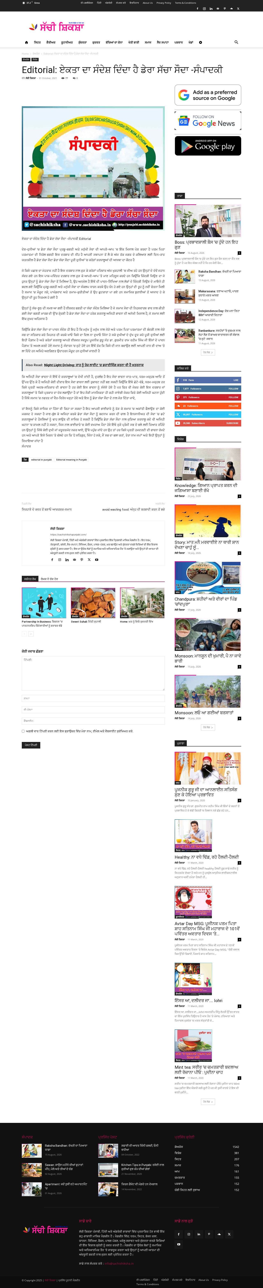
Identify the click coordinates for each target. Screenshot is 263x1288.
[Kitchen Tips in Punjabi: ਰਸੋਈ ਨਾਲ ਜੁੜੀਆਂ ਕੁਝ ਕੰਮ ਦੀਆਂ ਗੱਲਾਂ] (108, 1170)
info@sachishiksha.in (119, 1263)
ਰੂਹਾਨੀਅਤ (67, 42)
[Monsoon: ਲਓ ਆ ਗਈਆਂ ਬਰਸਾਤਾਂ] (208, 691)
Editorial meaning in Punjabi (71, 459)
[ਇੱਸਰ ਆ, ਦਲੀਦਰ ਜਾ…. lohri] (208, 979)
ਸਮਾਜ (148, 42)
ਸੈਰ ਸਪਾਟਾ (163, 42)
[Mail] (218, 8)
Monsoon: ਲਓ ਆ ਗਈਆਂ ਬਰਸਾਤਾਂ (204, 712)
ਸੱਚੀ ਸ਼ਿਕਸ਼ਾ (31, 78)
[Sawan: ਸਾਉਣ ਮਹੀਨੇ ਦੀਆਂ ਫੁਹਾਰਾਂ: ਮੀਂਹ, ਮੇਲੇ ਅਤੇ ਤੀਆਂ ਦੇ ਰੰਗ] (32, 1170)
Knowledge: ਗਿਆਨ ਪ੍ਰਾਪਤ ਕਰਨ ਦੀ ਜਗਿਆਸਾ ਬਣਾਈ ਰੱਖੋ (206, 488)
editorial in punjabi (41, 459)
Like (236, 380)
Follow (233, 388)
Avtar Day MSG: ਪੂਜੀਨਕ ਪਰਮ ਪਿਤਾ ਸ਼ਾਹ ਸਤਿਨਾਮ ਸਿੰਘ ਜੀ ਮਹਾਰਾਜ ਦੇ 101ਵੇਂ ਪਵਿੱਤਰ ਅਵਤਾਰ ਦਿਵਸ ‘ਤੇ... (207, 928)
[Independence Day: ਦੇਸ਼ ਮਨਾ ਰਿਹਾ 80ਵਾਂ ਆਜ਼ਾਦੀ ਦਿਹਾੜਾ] (185, 316)
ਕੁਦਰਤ (96, 42)
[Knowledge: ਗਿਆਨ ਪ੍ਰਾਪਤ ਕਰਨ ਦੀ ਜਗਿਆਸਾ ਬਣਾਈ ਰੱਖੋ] (208, 464)
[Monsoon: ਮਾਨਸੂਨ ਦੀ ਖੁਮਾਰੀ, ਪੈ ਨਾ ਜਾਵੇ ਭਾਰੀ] (208, 634)
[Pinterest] (224, 8)
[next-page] (30, 634)
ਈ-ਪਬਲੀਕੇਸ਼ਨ (87, 2)
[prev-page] (24, 634)
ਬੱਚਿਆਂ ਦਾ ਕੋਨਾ (114, 42)
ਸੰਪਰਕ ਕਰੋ (121, 2)
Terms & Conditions (185, 2)
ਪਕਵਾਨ (178, 42)
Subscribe (232, 423)
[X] (238, 8)
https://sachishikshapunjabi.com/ (68, 534)
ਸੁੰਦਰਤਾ (82, 42)
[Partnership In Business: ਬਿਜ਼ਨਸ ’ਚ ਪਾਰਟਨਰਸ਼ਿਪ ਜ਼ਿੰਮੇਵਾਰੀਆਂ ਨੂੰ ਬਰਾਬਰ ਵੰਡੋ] (44, 602)
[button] (236, 43)
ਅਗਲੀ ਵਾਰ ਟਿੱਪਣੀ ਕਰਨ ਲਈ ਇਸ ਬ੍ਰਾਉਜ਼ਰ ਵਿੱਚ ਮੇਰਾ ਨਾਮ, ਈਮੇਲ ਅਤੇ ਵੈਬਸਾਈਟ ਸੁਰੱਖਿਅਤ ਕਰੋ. (79, 731)
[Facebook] (197, 8)
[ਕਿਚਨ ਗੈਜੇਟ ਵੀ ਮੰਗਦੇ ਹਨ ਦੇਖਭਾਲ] (108, 1189)
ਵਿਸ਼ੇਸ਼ (35, 59)
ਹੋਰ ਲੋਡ (206, 352)
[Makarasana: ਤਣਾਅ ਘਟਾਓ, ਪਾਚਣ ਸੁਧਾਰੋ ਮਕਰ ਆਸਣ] (185, 296)
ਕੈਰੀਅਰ (50, 42)
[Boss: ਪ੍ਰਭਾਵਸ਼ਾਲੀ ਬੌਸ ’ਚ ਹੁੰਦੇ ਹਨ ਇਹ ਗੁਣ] (208, 220)
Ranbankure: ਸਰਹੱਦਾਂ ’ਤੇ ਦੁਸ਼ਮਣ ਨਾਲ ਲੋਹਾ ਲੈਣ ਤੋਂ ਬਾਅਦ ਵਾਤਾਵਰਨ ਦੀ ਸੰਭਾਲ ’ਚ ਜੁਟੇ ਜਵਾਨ (219, 335)
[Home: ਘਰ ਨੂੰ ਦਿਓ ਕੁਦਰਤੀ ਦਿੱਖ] (142, 602)
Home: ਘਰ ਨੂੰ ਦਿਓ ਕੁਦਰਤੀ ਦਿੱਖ (136, 621)
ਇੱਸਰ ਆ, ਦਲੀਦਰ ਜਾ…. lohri (198, 1000)
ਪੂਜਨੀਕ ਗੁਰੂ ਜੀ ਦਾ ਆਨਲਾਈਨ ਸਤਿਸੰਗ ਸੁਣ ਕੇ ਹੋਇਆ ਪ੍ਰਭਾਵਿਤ (206, 792)
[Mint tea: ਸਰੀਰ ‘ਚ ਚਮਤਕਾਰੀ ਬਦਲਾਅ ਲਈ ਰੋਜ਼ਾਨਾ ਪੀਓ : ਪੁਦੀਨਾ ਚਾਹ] (208, 1045)
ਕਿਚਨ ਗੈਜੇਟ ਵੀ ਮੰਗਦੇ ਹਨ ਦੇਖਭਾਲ (139, 1184)
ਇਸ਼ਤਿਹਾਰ (134, 2)
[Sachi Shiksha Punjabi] (45, 1229)
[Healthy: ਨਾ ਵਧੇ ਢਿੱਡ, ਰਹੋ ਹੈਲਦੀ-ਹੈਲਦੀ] (208, 835)
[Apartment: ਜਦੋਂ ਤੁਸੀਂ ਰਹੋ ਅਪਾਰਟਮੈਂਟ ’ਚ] (32, 1189)
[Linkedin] (211, 8)
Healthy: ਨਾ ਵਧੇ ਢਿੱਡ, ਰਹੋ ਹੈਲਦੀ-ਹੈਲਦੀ (207, 857)
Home (25, 53)
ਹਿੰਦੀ (99, 2)
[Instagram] (204, 8)
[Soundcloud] (231, 8)
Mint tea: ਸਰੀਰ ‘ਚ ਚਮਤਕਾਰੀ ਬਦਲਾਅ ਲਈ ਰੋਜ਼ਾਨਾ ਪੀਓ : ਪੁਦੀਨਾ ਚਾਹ (206, 1070)
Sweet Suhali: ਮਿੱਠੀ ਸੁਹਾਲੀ (86, 621)
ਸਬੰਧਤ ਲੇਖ (30, 579)
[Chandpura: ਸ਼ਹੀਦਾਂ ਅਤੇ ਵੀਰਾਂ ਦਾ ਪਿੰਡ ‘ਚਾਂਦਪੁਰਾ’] (208, 577)
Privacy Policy (164, 2)
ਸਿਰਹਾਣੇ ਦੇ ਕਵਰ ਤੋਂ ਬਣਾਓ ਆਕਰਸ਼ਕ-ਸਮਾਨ (47, 509)
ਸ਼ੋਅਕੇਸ (36, 53)
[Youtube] (98, 560)
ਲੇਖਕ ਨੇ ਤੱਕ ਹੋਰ (49, 579)
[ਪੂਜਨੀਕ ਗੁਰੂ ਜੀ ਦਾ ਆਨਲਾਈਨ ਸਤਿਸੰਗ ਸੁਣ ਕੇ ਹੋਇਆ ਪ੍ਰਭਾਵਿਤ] (208, 768)
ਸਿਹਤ (37, 42)
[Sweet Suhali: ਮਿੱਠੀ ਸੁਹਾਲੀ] (93, 602)
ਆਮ (178, 592)
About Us (148, 2)
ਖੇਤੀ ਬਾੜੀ (133, 42)
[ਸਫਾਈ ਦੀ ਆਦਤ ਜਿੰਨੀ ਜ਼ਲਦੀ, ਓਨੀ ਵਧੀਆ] (108, 1151)
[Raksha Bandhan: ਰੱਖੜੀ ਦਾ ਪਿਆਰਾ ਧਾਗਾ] (185, 277)
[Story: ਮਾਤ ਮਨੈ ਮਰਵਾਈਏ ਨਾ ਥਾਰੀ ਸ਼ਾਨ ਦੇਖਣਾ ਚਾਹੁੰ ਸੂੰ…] (208, 520)
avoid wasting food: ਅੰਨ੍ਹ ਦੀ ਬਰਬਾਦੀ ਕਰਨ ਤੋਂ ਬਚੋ (133, 509)
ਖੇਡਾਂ (191, 42)
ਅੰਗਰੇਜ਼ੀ (108, 2)
